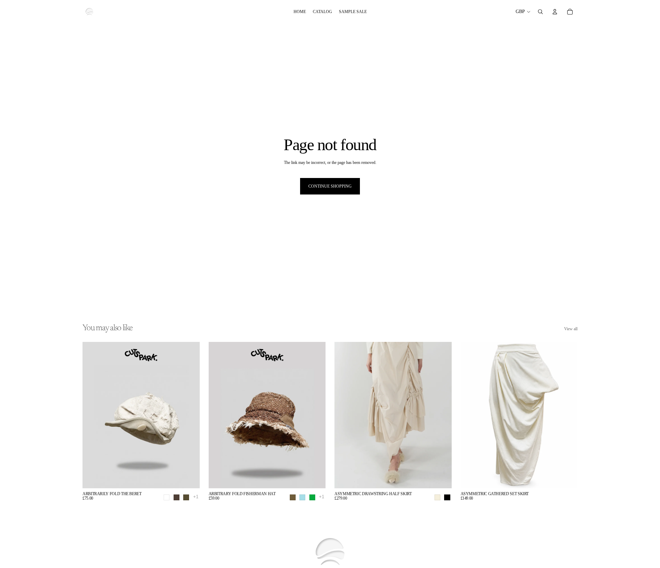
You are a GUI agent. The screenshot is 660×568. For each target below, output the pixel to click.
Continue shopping (330, 186)
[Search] (540, 11)
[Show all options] (195, 496)
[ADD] (567, 477)
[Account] (554, 11)
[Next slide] (441, 415)
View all (571, 328)
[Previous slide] (344, 415)
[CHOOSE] (189, 477)
